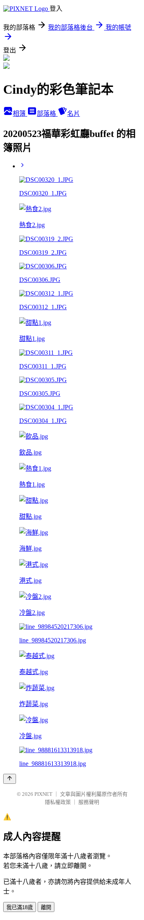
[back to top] (9, 779)
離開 (46, 907)
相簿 (20, 113)
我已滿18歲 (19, 907)
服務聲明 (88, 802)
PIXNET (43, 794)
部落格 (47, 113)
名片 (73, 113)
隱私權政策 (58, 802)
